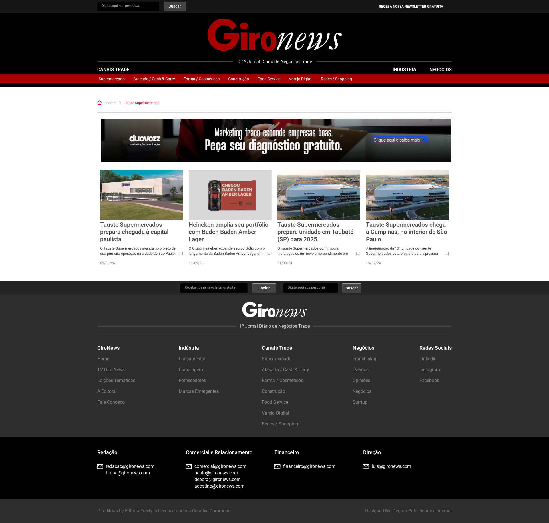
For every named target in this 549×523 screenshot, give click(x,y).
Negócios (440, 69)
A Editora (106, 391)
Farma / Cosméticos (202, 79)
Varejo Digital (300, 79)
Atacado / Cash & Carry (154, 79)
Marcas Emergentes (199, 391)
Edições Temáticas (116, 380)
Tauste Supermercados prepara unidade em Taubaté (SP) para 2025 (315, 231)
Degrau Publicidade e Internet (422, 511)
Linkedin (428, 358)
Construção (238, 79)
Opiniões (361, 380)
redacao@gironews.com (130, 466)
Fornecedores (192, 380)
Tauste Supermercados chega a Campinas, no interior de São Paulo (406, 231)
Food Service (269, 79)
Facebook (429, 380)
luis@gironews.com (391, 466)
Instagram (429, 369)
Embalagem (191, 369)
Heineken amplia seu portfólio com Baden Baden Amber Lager (228, 231)
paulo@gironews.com (216, 473)
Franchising (364, 358)
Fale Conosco (111, 402)
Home (110, 103)
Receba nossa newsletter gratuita (411, 7)
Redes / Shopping (336, 79)
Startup (360, 402)
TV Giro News (111, 369)
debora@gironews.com (217, 479)
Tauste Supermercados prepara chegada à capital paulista (134, 231)
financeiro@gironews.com (309, 466)
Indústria (404, 69)
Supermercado (112, 79)
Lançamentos (192, 358)
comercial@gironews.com (220, 466)
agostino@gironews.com (219, 486)
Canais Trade (113, 69)
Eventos (361, 369)
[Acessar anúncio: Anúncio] (276, 140)
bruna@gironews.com (128, 473)
